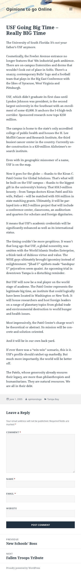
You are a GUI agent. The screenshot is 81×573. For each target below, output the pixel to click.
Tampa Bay (53, 399)
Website (11, 508)
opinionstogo (35, 399)
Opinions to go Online (29, 9)
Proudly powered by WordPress (23, 568)
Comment (13, 432)
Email (11, 493)
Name (10, 479)
